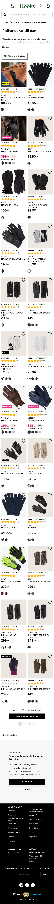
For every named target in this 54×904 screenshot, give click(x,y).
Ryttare (15, 22)
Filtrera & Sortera (16, 56)
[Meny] (5, 6)
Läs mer (5, 47)
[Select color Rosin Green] (9, 378)
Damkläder (26, 22)
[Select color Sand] (29, 485)
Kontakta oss (12, 815)
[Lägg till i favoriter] (23, 65)
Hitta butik (12, 841)
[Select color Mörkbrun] (32, 325)
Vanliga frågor (34, 815)
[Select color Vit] (13, 163)
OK (44, 874)
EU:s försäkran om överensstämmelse (36, 811)
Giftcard (32, 832)
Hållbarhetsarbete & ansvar (15, 819)
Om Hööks (12, 824)
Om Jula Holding (35, 819)
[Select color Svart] (2, 109)
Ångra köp (33, 837)
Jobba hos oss (13, 828)
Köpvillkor (11, 811)
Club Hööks (33, 828)
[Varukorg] (48, 6)
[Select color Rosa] (6, 593)
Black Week (33, 824)
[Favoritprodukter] (39, 6)
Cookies (11, 837)
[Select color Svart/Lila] (2, 701)
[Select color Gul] (2, 593)
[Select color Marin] (32, 109)
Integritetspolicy (14, 832)
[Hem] (27, 6)
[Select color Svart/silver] (29, 271)
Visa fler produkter (27, 716)
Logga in (27, 789)
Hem (7, 22)
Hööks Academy (13, 853)
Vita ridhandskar (10, 735)
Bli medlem (27, 781)
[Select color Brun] (6, 163)
